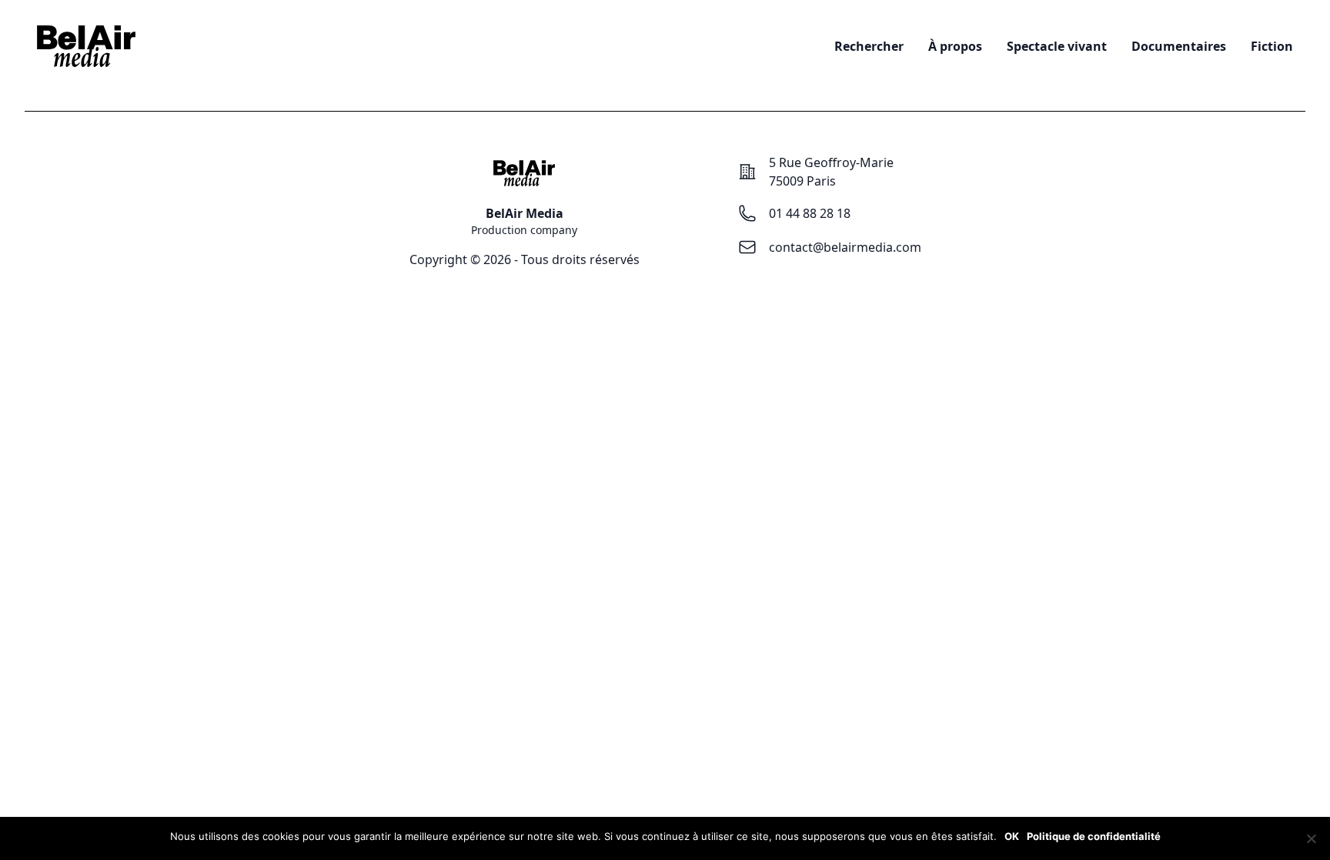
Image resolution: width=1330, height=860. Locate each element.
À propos (955, 46)
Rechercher (869, 46)
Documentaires (1178, 46)
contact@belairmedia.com (845, 247)
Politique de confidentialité (1094, 836)
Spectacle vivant (1057, 46)
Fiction (1272, 46)
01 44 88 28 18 (809, 213)
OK (1011, 836)
